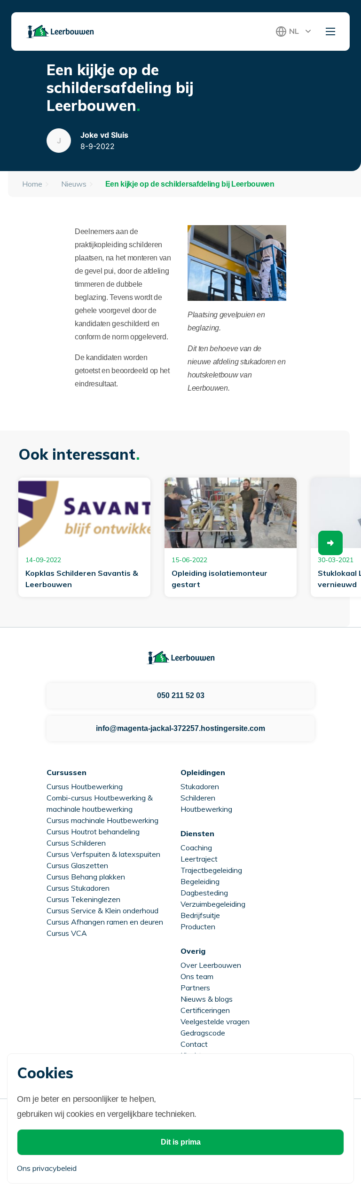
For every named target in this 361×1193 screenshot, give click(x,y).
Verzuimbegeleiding (212, 904)
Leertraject (199, 858)
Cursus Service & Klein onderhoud (102, 910)
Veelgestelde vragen (215, 1021)
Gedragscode (202, 1032)
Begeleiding (200, 881)
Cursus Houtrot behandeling (93, 831)
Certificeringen (205, 1010)
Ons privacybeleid (47, 1168)
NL (294, 31)
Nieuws (73, 183)
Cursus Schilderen (76, 843)
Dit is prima (181, 1142)
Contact (194, 1044)
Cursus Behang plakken (86, 876)
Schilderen (197, 797)
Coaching (196, 847)
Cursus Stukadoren (78, 888)
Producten (197, 926)
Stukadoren (199, 786)
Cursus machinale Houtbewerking (102, 820)
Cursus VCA (67, 933)
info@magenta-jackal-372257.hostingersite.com (180, 728)
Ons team (196, 976)
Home (32, 183)
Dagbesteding (204, 892)
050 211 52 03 (180, 695)
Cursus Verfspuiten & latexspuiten (103, 854)
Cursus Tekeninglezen (83, 899)
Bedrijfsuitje (200, 915)
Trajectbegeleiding (211, 870)
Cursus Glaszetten (77, 865)
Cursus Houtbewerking (85, 786)
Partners (195, 987)
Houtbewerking (206, 809)
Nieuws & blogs (206, 999)
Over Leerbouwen (210, 965)
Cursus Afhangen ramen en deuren (105, 921)
